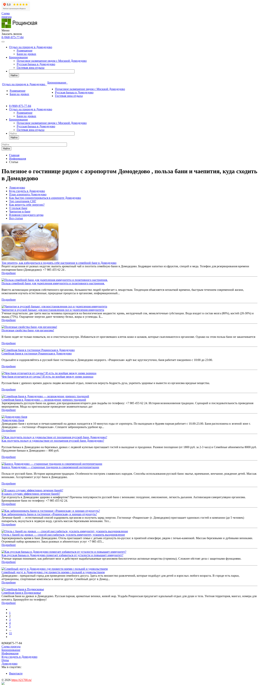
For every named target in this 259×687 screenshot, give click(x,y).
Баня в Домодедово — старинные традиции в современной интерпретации (50, 467)
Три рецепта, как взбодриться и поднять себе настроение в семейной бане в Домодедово (59, 262)
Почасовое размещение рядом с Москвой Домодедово (52, 60)
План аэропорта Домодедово (27, 194)
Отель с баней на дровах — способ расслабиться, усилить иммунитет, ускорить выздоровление (63, 534)
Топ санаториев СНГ (22, 201)
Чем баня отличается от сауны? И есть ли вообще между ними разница (47, 376)
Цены (5, 660)
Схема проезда (7, 15)
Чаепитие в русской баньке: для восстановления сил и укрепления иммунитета (53, 309)
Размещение (24, 50)
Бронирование (18, 57)
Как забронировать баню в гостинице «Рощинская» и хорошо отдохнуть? (49, 514)
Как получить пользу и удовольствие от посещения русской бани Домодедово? (53, 440)
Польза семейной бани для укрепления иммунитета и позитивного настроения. (53, 283)
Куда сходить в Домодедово (27, 191)
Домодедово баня (13, 420)
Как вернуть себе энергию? (27, 204)
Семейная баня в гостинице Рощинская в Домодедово (37, 353)
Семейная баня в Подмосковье (21, 592)
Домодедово (17, 187)
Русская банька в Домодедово (36, 64)
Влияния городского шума (26, 214)
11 (10, 633)
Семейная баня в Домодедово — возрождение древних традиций (44, 399)
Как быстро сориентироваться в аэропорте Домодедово (45, 197)
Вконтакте (16, 673)
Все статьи (16, 218)
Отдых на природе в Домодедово (30, 47)
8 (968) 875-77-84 (13, 37)
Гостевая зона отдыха (30, 67)
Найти (14, 75)
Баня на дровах (26, 54)
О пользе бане (18, 208)
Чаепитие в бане (19, 211)
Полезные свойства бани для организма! (28, 330)
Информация (10, 653)
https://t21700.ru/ (21, 680)
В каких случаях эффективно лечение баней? (31, 493)
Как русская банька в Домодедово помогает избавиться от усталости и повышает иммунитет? (62, 555)
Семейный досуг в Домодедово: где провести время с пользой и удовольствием (53, 572)
